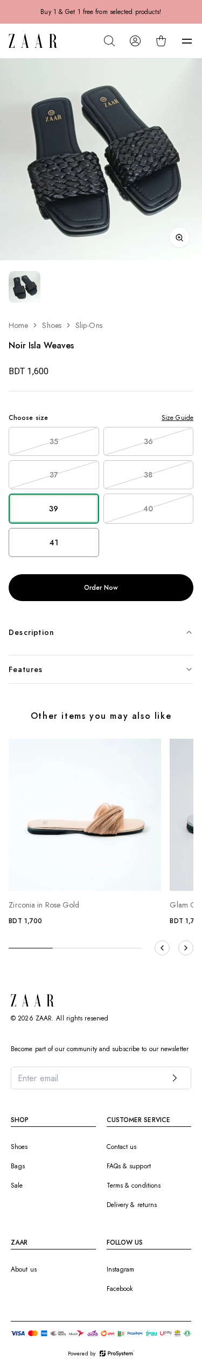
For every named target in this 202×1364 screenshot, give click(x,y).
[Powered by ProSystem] (117, 1353)
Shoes (51, 325)
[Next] (185, 947)
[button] (187, 41)
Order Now (101, 587)
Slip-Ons (88, 325)
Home (18, 325)
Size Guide (177, 418)
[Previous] (162, 947)
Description (31, 632)
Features (26, 669)
